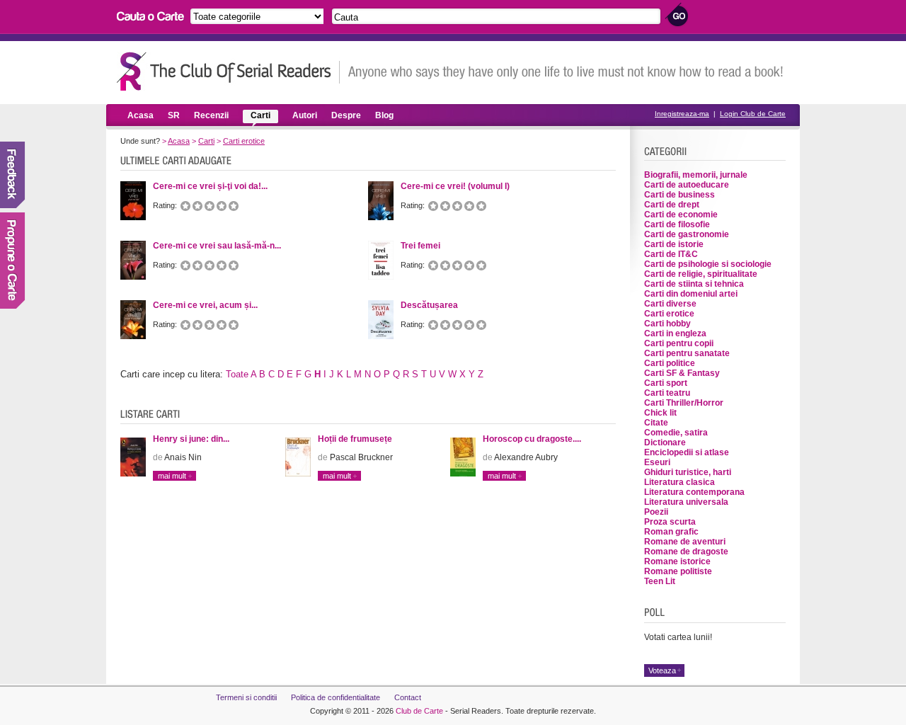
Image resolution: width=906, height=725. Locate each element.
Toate (237, 374)
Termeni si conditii (246, 697)
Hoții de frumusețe (355, 439)
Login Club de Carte (753, 114)
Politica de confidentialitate (335, 697)
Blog (384, 115)
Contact (407, 697)
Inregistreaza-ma (682, 114)
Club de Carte (419, 711)
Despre (346, 115)
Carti (260, 115)
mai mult (172, 476)
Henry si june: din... (191, 439)
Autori (304, 115)
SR (174, 115)
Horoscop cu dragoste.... (532, 439)
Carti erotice (244, 141)
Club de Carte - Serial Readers (228, 71)
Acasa (140, 115)
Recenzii (211, 115)
